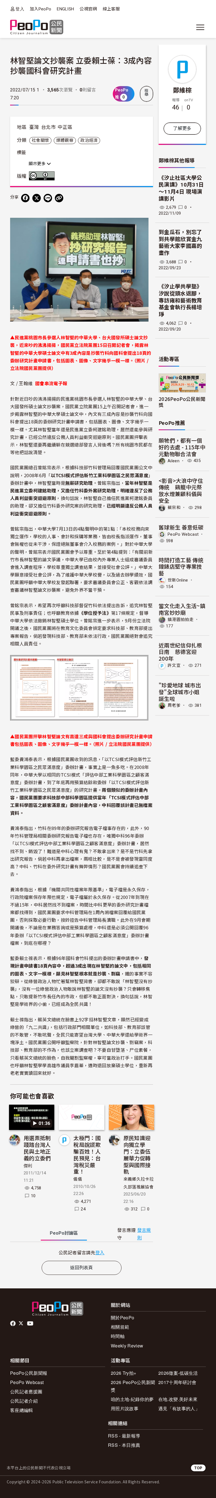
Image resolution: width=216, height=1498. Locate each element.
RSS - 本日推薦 (124, 1445)
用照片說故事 (124, 1408)
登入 (19, 9)
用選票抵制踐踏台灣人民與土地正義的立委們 (37, 1147)
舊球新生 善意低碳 (181, 527)
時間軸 (118, 1336)
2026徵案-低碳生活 (178, 1373)
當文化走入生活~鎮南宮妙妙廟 (182, 609)
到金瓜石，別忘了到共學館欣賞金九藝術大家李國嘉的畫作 (180, 242)
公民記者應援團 (26, 1391)
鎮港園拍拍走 (181, 619)
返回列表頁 (81, 1267)
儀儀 (77, 1179)
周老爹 (174, 705)
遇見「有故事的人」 (179, 1408)
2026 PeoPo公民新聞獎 (133, 1386)
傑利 (28, 1166)
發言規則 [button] (144, 1234)
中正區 (65, 127)
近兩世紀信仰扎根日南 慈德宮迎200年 (180, 651)
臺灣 (34, 127)
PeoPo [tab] (64, 1233)
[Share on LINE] (48, 198)
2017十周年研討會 (177, 1382)
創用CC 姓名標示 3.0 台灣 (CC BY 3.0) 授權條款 (43, 175)
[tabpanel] (81, 1252)
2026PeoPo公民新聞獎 (182, 401)
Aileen (173, 460)
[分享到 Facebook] (25, 198)
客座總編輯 (21, 1410)
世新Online (178, 580)
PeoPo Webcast (183, 534)
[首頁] (36, 27)
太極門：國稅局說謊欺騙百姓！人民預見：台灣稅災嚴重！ (87, 1154)
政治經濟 (89, 140)
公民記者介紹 (24, 1401)
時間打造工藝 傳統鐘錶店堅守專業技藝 (181, 566)
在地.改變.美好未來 (177, 1399)
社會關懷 (40, 140)
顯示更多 (38, 163)
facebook (13, 1323)
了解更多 (182, 128)
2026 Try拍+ (123, 1373)
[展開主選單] (200, 27)
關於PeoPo (122, 1317)
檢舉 (146, 92)
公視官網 (88, 9)
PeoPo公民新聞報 (28, 1373)
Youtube (30, 1323)
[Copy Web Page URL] (59, 198)
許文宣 (174, 665)
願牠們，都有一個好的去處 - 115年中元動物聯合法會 (182, 447)
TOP (198, 1467)
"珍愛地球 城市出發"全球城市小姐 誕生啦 (180, 691)
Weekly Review (127, 1345)
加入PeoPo (40, 9)
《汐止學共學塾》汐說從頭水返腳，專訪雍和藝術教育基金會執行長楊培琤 (180, 300)
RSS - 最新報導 (124, 1435)
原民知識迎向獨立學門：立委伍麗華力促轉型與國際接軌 (137, 1154)
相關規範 (120, 1327)
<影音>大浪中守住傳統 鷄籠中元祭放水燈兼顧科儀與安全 (181, 490)
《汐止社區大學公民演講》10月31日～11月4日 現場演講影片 (181, 188)
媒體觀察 (64, 140)
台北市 (48, 127)
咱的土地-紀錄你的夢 (132, 1399)
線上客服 (111, 9)
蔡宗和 (174, 507)
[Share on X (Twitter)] (36, 198)
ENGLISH (65, 9)
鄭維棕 (182, 89)
